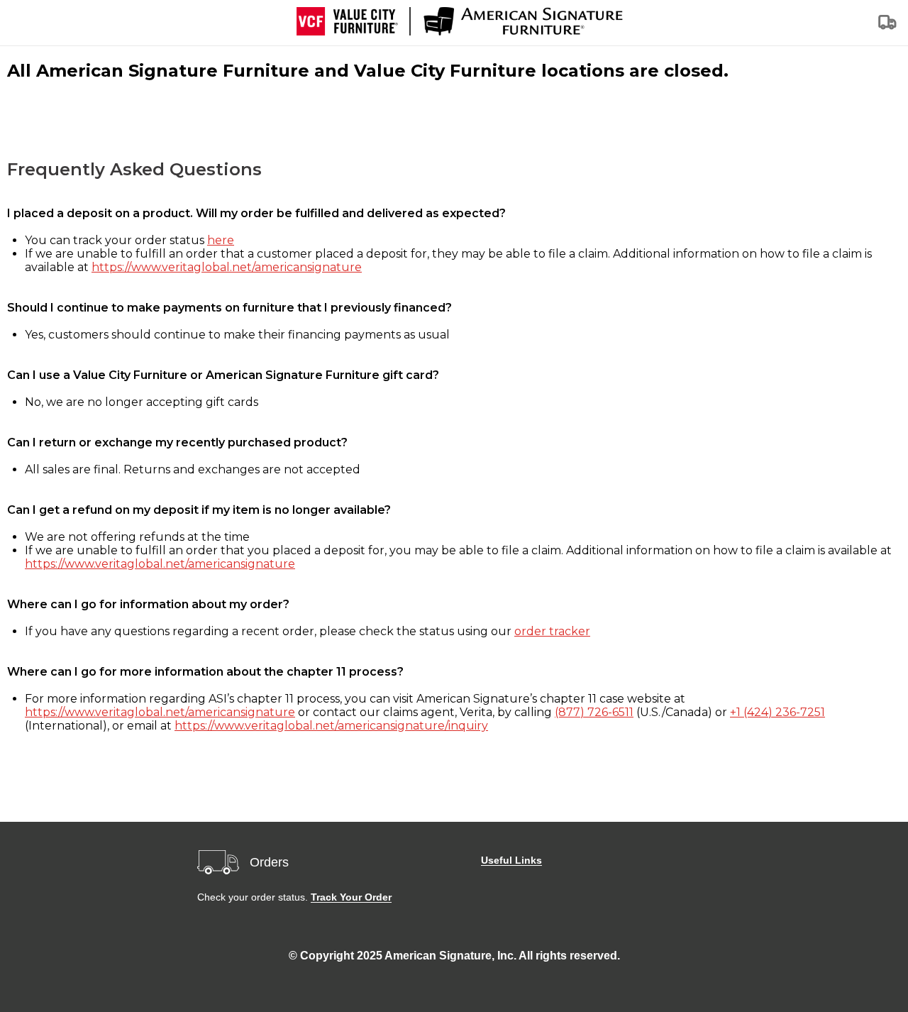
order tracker (552, 631)
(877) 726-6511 (594, 712)
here (220, 240)
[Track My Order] (888, 26)
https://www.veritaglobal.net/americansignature (227, 267)
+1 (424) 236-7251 (777, 712)
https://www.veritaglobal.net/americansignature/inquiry (331, 725)
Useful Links (511, 860)
